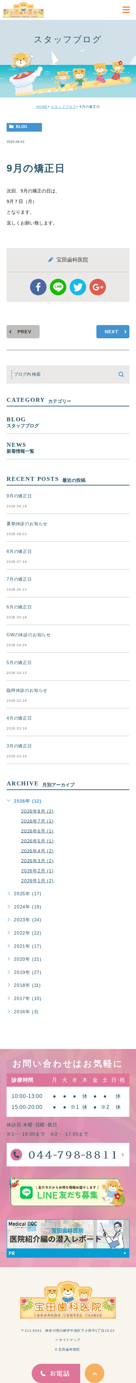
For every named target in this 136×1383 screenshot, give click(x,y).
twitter (78, 287)
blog (21, 126)
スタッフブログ (63, 106)
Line (58, 287)
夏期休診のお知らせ (27, 523)
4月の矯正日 (19, 718)
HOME (42, 106)
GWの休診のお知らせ (29, 634)
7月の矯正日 (19, 579)
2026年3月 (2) (37, 860)
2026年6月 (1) (37, 830)
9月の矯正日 (19, 495)
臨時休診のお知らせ (27, 690)
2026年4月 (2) (37, 850)
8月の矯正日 (19, 551)
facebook (38, 287)
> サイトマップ (67, 1340)
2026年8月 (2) (37, 811)
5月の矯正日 (19, 662)
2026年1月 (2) (37, 880)
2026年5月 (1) (37, 840)
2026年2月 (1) (37, 870)
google (97, 287)
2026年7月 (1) (37, 820)
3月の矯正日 (19, 745)
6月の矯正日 (19, 607)
